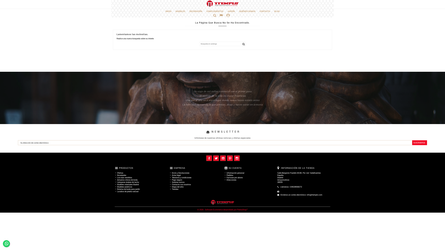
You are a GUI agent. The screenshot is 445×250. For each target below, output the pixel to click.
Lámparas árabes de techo (128, 182)
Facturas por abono (235, 177)
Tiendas (175, 189)
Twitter (216, 158)
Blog (277, 11)
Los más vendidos (124, 177)
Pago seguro (177, 180)
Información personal (235, 173)
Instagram (237, 158)
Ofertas (120, 173)
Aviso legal (176, 175)
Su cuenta (235, 168)
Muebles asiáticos (124, 187)
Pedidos (230, 175)
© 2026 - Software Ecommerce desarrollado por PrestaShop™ (222, 209)
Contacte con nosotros (181, 184)
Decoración (195, 11)
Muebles (180, 11)
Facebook (209, 158)
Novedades (121, 175)
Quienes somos (178, 182)
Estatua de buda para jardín (128, 189)
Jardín (231, 11)
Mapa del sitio (178, 187)
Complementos (214, 11)
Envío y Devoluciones (180, 173)
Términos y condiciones (181, 177)
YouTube (223, 158)
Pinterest (230, 158)
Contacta (265, 11)
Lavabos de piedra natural (127, 191)
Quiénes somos (247, 11)
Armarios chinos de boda (127, 180)
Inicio (168, 11)
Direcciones (231, 180)
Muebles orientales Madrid (128, 184)
